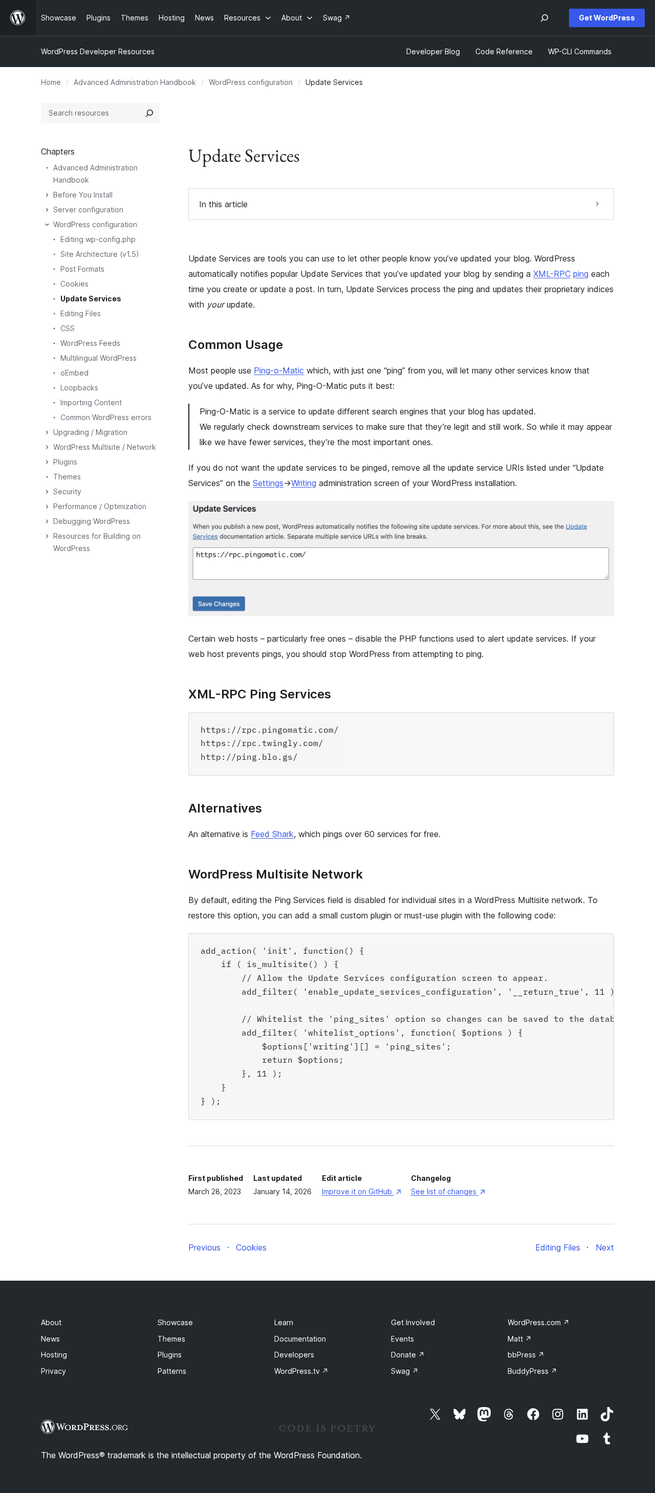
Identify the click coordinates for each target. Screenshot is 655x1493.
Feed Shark (272, 834)
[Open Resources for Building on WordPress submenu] (47, 536)
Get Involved (413, 1322)
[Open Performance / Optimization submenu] (47, 506)
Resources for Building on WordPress (97, 542)
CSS (67, 328)
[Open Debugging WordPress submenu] (47, 521)
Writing (303, 483)
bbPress (526, 1354)
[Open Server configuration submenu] (47, 210)
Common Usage (235, 345)
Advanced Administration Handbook (135, 82)
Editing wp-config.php (98, 239)
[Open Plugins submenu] (47, 462)
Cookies (74, 283)
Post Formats (82, 269)
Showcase (175, 1322)
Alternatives (225, 808)
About (51, 1322)
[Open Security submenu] (47, 492)
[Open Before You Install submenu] (47, 195)
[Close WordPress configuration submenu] (47, 224)
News (50, 1338)
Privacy (53, 1371)
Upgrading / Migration (90, 432)
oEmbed (74, 372)
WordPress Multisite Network (275, 874)
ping (580, 274)
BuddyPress (532, 1371)
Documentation (300, 1338)
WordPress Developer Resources (98, 51)
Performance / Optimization (99, 506)
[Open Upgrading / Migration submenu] (47, 432)
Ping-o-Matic (279, 370)
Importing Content (91, 402)
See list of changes (448, 1191)
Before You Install (83, 194)
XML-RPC (552, 274)
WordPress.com (539, 1322)
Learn (283, 1322)
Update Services (90, 298)
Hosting (54, 1354)
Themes (67, 476)
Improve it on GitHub (361, 1191)
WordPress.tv (301, 1371)
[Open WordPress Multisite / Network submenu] (47, 447)
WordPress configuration (251, 82)
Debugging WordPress (91, 521)
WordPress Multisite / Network (104, 447)
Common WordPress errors (105, 417)
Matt (520, 1338)
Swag (405, 1371)
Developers (294, 1354)
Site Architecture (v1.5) (99, 254)
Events (402, 1338)
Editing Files (80, 313)
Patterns (172, 1371)
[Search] (149, 113)
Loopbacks (79, 387)
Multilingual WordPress (98, 358)
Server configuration (88, 209)
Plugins (65, 461)
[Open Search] (544, 18)
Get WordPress (607, 17)
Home (51, 82)
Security (67, 491)
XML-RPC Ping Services (259, 694)
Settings (268, 483)
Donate (408, 1354)
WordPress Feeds (90, 343)
